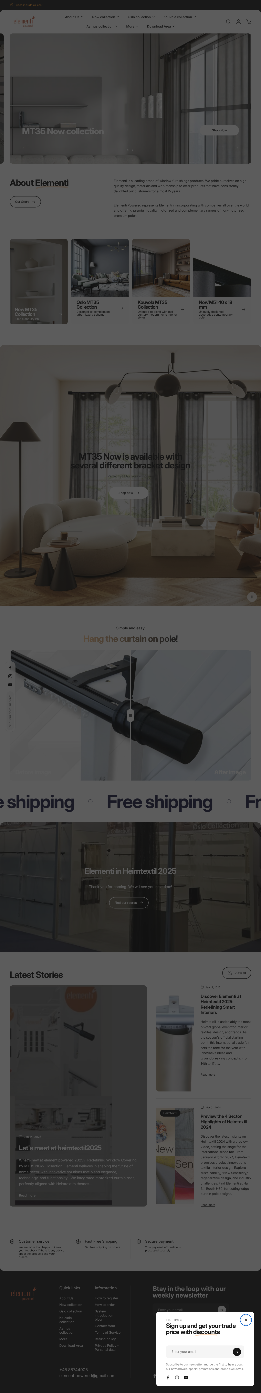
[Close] (246, 1320)
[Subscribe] (237, 1352)
